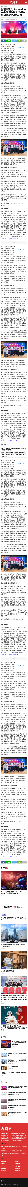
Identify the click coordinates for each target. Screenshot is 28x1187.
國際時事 (6, 6)
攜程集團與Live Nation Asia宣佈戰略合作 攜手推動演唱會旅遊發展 (17, 1087)
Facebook (3, 238)
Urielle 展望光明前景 (7, 971)
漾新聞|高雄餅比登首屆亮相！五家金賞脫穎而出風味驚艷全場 (17, 1093)
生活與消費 (17, 1163)
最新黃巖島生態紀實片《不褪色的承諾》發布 (13, 452)
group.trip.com (7, 236)
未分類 (16, 1161)
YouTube (16, 238)
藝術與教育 (17, 1168)
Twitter (20, 236)
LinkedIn (9, 238)
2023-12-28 (11, 1115)
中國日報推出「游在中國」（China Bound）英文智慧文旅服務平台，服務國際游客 (14, 1028)
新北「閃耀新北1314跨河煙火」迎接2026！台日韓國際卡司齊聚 (19, 1043)
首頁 (2, 6)
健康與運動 (3, 1161)
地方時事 (3, 1166)
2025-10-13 (4, 19)
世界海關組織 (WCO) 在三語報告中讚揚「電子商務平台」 (17, 1060)
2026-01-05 (4, 895)
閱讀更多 (4, 1049)
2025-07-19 (11, 1096)
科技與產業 (17, 1166)
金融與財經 (17, 1170)
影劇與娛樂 (3, 1168)
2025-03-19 (11, 1102)
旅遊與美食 (3, 1170)
